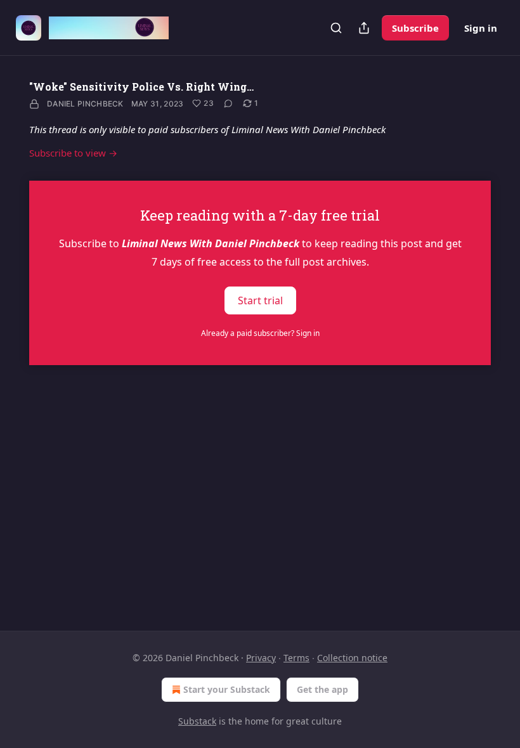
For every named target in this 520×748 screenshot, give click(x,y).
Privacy (261, 658)
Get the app (322, 689)
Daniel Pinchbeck (85, 103)
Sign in (480, 28)
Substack (197, 721)
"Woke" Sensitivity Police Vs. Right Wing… (141, 86)
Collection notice (352, 658)
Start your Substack (226, 689)
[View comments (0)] (228, 103)
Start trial (260, 300)
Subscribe (415, 28)
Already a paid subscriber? (260, 333)
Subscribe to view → (73, 152)
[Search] (336, 28)
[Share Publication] (364, 28)
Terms (296, 658)
